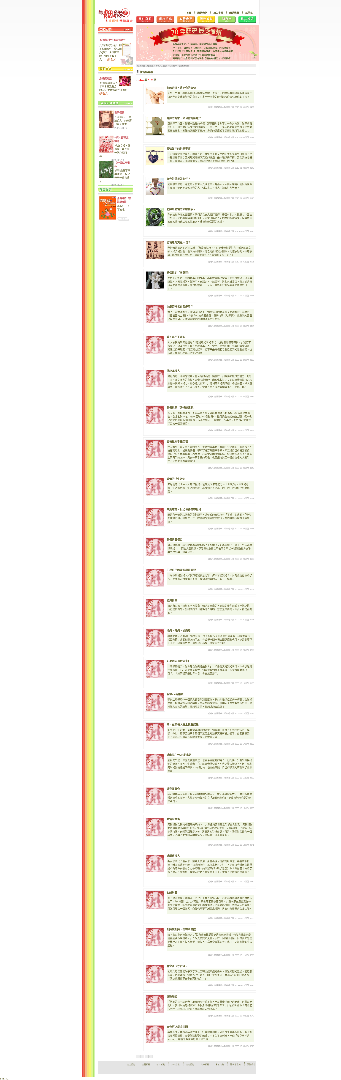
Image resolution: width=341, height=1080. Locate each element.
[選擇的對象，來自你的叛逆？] (155, 126)
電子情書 (119, 112)
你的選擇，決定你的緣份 (181, 87)
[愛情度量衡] (155, 827)
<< (138, 1056)
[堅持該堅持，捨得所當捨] (155, 937)
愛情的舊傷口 (175, 539)
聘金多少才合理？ (177, 965)
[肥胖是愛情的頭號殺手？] (155, 217)
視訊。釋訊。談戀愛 (179, 630)
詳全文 (111, 59)
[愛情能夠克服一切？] (155, 250)
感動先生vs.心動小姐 (179, 754)
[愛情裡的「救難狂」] (155, 280)
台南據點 (190, 1064)
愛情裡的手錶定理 (177, 441)
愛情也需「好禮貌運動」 (181, 407)
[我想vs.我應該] (155, 702)
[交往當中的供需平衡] (155, 156)
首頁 (188, 12)
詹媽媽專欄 (184, 66)
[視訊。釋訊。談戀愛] (155, 638)
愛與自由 (172, 600)
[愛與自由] (155, 608)
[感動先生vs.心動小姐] (155, 762)
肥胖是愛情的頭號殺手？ (181, 209)
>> (151, 1056)
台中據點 (175, 1064)
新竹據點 (160, 1064)
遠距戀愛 (172, 996)
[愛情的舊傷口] (155, 547)
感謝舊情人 (173, 855)
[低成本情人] (155, 378)
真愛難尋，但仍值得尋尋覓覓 (184, 509)
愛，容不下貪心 (176, 336)
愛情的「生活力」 (177, 478)
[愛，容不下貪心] (155, 344)
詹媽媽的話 (105, 78)
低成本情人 (173, 370)
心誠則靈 (172, 892)
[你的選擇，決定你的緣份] (155, 95)
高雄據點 (205, 1064)
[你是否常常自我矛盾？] (155, 314)
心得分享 (173, 66)
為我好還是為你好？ (179, 178)
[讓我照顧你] (155, 796)
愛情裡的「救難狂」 (179, 272)
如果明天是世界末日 (179, 660)
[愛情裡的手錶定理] (155, 449)
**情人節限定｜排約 (122, 139)
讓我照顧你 (173, 788)
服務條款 (251, 1064)
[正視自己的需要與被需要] (155, 577)
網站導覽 (234, 12)
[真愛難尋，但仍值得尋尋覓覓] (155, 517)
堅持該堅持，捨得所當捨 (181, 929)
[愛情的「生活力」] (155, 486)
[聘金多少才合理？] (155, 973)
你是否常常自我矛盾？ (180, 306)
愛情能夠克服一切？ (179, 242)
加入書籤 (218, 12)
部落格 (249, 12)
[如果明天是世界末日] (155, 668)
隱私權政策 (235, 1064)
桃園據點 (146, 1064)
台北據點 (131, 1064)
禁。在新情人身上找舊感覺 (183, 724)
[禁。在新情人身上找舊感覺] (155, 732)
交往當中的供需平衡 (179, 148)
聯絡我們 (202, 12)
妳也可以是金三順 (177, 1026)
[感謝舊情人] (155, 863)
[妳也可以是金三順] (155, 1034)
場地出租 (219, 1064)
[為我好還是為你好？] (155, 186)
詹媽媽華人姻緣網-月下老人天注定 (152, 66)
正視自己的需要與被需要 (181, 569)
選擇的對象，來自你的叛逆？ (184, 118)
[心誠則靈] (155, 900)
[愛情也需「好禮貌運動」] (155, 415)
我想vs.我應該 (175, 694)
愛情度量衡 (173, 819)
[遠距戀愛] (155, 1004)
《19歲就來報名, (122, 164)
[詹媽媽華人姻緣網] (115, 15)
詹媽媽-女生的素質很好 (113, 40)
